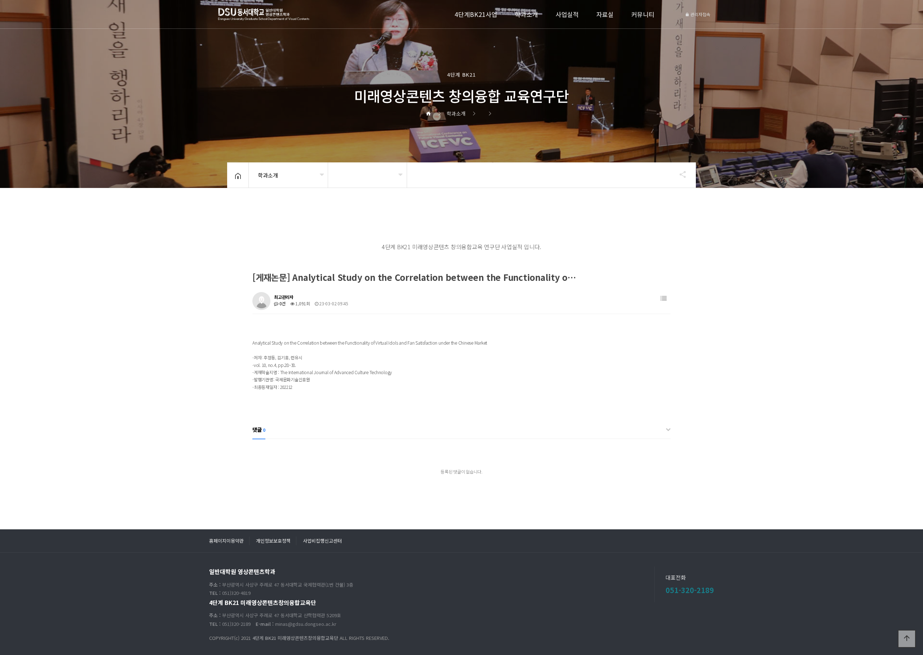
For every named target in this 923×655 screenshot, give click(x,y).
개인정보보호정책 (273, 540)
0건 (282, 303)
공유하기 (679, 174)
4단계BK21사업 (476, 14)
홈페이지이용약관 (226, 540)
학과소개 (526, 14)
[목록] (663, 298)
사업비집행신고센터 (322, 540)
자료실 (605, 14)
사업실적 (567, 14)
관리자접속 (699, 14)
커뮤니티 (642, 14)
